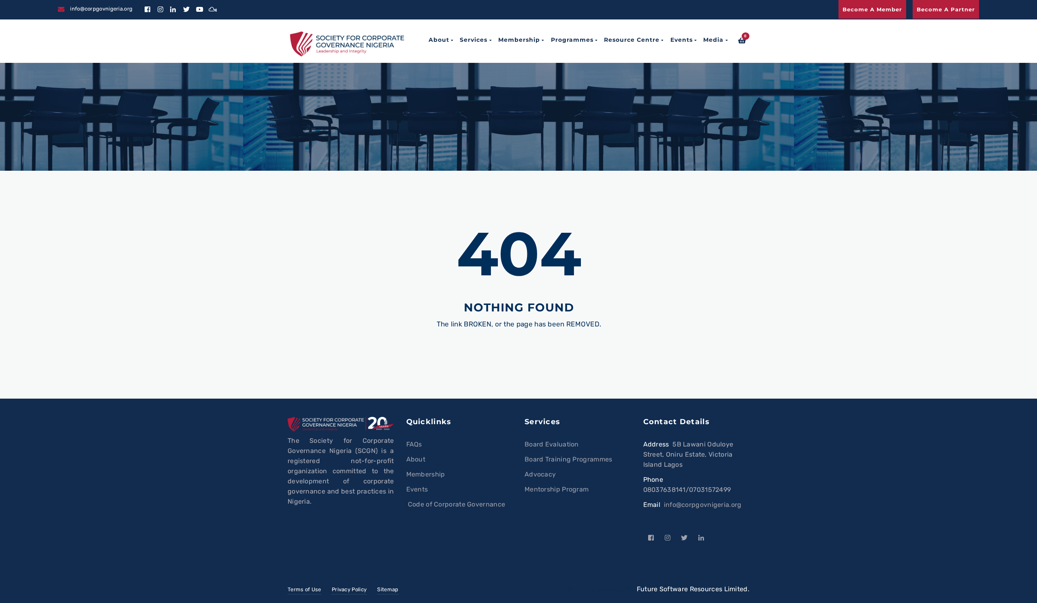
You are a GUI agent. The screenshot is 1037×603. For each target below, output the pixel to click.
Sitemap (387, 589)
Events (681, 39)
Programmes (572, 39)
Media (713, 39)
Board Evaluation (552, 444)
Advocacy (540, 474)
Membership (519, 39)
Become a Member (872, 9)
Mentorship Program (557, 489)
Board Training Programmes (568, 459)
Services (473, 39)
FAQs (414, 444)
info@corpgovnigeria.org (703, 505)
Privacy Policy (349, 589)
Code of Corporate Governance (456, 504)
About (439, 39)
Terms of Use (304, 589)
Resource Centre (631, 39)
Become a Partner (946, 9)
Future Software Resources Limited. (693, 589)
